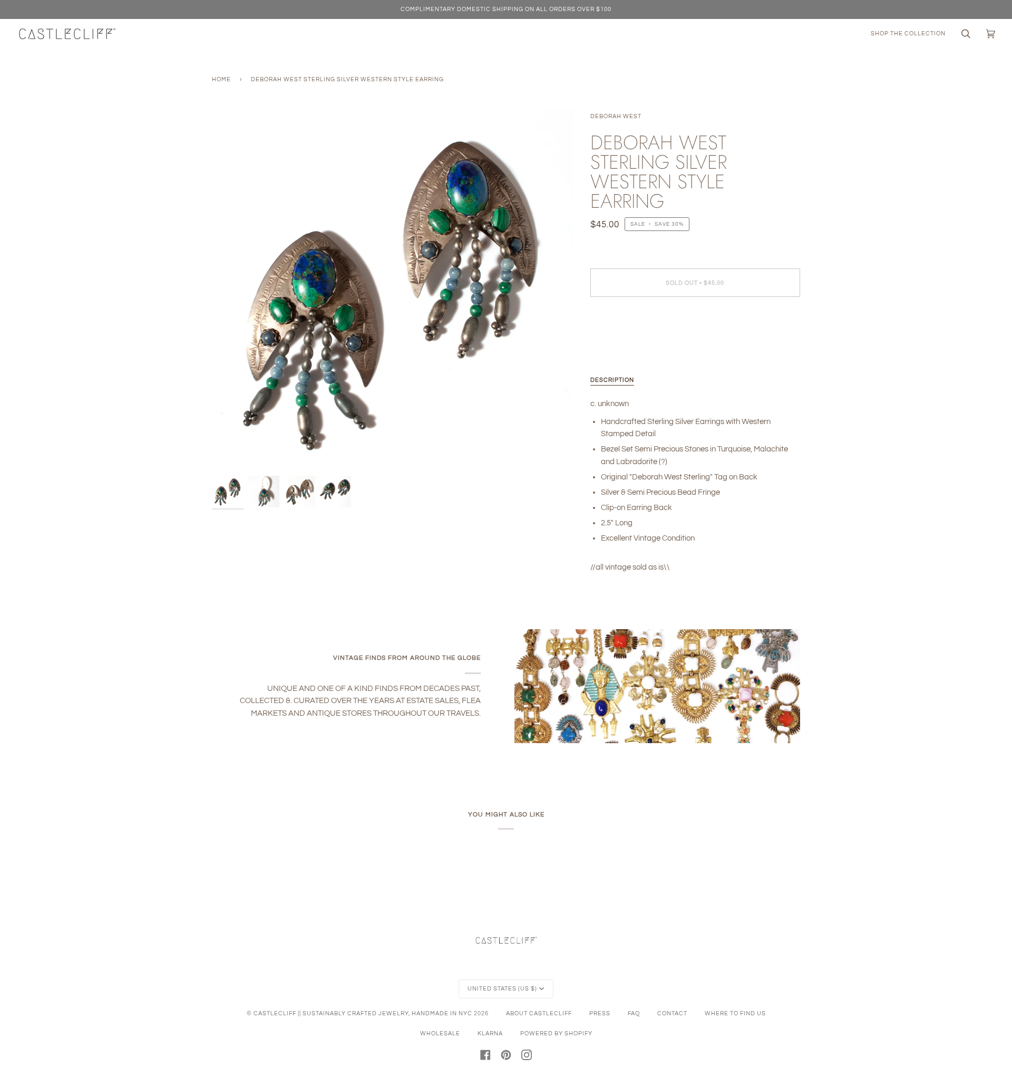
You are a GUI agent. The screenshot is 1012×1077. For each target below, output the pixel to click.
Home (221, 79)
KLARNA (490, 1033)
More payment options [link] (628, 347)
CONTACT (672, 1013)
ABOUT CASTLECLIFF (539, 1013)
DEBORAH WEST (615, 116)
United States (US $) (502, 989)
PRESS (599, 1013)
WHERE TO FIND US (735, 1013)
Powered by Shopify (556, 1033)
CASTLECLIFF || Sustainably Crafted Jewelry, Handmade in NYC (363, 1013)
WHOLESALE (440, 1033)
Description (612, 380)
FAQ (634, 1013)
